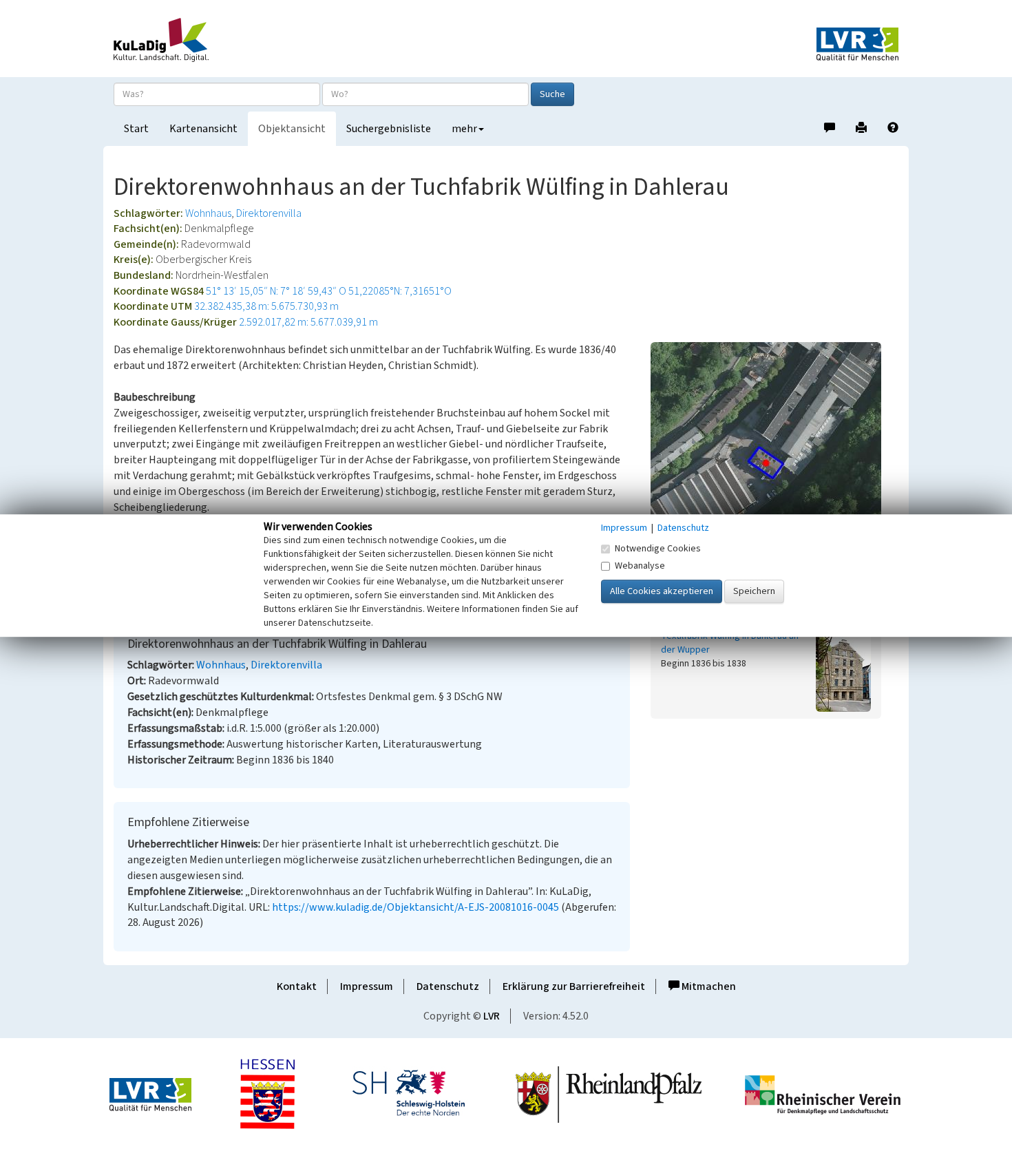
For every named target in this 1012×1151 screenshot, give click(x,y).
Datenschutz (448, 986)
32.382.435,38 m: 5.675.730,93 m (266, 306)
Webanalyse (640, 566)
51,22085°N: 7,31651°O (400, 291)
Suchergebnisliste (388, 128)
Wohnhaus (208, 213)
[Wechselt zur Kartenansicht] (774, 462)
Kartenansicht (203, 128)
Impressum (366, 986)
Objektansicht (292, 128)
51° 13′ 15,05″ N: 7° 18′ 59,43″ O (276, 291)
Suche (552, 94)
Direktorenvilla (269, 213)
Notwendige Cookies (658, 549)
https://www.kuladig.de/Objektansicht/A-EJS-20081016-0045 (415, 907)
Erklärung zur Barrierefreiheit (574, 986)
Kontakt (297, 986)
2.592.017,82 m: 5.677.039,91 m (308, 322)
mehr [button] (464, 128)
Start (136, 128)
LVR (491, 1016)
